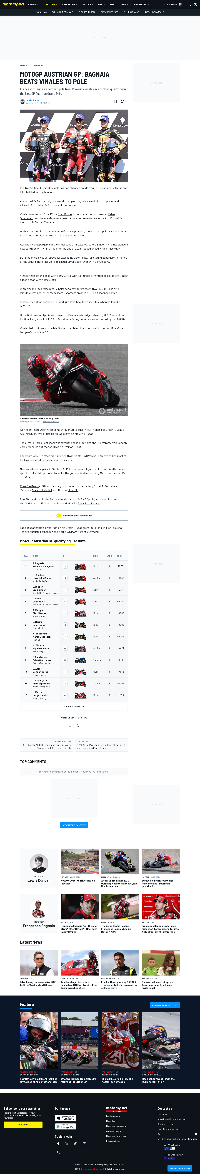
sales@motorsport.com (169, 1129)
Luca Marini (51, 433)
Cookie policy (101, 1164)
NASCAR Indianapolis (154, 12)
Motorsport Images (51, 421)
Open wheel (140, 4)
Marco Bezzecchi (45, 442)
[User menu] (195, 4)
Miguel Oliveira (67, 261)
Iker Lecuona (114, 527)
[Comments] (123, 101)
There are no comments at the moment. (74, 771)
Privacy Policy (116, 1164)
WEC (100, 4)
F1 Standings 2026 (109, 12)
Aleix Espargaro (39, 244)
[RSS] (58, 1152)
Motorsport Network (94, 1169)
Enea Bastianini (29, 486)
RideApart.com (113, 1140)
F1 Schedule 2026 (87, 12)
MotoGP (50, 4)
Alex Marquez (28, 433)
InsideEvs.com (113, 1116)
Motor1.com (111, 1121)
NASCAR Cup (68, 4)
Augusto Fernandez (41, 531)
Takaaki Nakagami (89, 503)
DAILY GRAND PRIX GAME (62, 12)
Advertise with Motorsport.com (172, 1119)
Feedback (162, 1114)
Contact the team (166, 1124)
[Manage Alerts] (78, 725)
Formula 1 (33, 4)
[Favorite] (115, 101)
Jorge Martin (78, 456)
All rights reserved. (115, 1169)
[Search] (189, 4)
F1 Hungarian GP (131, 12)
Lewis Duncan (33, 100)
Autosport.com (113, 1130)
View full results (74, 706)
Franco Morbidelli (42, 490)
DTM (123, 4)
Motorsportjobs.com (116, 1125)
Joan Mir (73, 490)
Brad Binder (65, 214)
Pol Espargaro (74, 469)
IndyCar (86, 4)
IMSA (112, 4)
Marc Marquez (108, 473)
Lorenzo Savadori (88, 531)
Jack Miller (46, 429)
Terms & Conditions (83, 1164)
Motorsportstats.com (116, 1135)
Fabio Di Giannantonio (33, 527)
